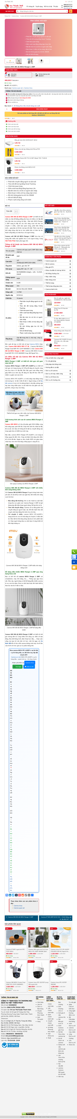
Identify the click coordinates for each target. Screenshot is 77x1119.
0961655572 (68, 5)
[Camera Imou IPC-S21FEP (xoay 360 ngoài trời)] (38, 970)
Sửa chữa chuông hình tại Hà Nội (61, 1061)
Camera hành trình (51, 289)
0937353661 (54, 1116)
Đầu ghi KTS (50, 267)
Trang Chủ (7, 16)
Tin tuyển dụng (40, 1020)
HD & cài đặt (48, 6)
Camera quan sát (17, 88)
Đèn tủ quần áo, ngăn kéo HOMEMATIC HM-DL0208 (62, 299)
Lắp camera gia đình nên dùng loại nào (61, 1051)
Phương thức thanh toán (40, 1015)
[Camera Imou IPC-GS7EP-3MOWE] (61, 970)
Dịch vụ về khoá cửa (52, 377)
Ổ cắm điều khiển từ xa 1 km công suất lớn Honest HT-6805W (62, 320)
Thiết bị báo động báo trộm (54, 286)
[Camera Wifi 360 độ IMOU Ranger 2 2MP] (38, 29)
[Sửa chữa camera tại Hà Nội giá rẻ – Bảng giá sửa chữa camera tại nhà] (49, 248)
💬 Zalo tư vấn (29, 666)
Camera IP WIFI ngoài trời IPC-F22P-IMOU (15, 950)
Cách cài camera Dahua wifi (61, 1042)
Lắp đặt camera (60, 1067)
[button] (70, 38)
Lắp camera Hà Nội (61, 1017)
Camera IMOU (34, 344)
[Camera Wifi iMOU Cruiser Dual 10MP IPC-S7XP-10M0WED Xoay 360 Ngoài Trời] (16, 970)
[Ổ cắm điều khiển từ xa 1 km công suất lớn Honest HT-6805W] (49, 323)
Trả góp (55, 6)
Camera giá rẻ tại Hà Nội (61, 1030)
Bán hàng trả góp (40, 1010)
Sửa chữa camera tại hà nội (61, 1036)
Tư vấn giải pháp (51, 361)
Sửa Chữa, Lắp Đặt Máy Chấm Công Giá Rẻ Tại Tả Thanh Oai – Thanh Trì (62, 220)
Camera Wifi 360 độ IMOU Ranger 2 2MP (31, 16)
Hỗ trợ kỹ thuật (51, 1037)
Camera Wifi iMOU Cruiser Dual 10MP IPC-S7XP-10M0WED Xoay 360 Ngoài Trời (15, 983)
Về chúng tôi (30, 6)
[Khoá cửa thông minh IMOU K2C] (9, 170)
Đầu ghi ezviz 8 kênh (60, 1023)
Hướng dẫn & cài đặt (52, 367)
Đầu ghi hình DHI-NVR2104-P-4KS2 (26, 140)
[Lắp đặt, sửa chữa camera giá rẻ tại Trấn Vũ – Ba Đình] (49, 212)
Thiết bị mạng (50, 283)
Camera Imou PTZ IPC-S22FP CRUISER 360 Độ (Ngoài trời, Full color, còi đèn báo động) (60, 950)
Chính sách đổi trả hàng (14, 129)
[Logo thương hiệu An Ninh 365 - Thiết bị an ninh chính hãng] (14, 6)
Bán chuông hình (60, 1004)
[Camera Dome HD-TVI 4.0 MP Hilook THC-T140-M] (9, 161)
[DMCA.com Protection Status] (28, 1114)
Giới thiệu (40, 1002)
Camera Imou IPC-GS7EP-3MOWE (59, 983)
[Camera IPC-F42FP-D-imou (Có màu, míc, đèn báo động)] (49, 344)
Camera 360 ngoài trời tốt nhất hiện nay (61, 1073)
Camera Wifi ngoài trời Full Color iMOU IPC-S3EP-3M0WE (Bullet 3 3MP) (38, 950)
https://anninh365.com (14, 1038)
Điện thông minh (51, 280)
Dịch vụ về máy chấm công (54, 373)
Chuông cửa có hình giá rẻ (61, 1011)
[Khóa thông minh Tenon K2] (49, 334)
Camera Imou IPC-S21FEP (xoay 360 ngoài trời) (38, 983)
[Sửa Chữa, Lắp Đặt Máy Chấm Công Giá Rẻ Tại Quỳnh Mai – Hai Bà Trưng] (49, 230)
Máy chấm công (51, 276)
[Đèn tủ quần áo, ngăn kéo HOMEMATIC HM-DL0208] (49, 302)
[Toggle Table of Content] (15, 211)
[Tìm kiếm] (17, 11)
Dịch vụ (39, 1006)
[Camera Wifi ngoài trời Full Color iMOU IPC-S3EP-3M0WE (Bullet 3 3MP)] (38, 937)
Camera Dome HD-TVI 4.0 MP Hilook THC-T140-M (31, 158)
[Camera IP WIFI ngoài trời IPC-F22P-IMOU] (16, 937)
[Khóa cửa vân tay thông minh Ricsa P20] (9, 152)
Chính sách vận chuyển (14, 131)
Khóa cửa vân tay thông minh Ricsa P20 (27, 149)
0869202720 (68, 6)
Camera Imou (15, 16)
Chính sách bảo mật (13, 124)
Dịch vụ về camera (51, 370)
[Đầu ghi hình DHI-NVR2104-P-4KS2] (9, 143)
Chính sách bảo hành (13, 126)
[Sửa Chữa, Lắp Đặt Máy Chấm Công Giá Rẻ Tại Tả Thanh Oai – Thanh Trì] (49, 221)
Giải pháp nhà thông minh (53, 364)
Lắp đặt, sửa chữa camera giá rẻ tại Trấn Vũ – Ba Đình (62, 211)
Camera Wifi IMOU (11, 424)
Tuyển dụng (39, 6)
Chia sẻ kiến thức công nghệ (54, 358)
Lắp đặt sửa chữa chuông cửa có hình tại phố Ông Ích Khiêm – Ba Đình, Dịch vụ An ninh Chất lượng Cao (62, 238)
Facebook (11, 879)
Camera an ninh (16, 657)
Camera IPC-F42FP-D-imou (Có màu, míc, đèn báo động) (63, 341)
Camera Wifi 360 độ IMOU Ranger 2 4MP (20, 917)
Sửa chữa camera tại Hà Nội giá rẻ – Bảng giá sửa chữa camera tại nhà (62, 247)
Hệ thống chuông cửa (52, 273)
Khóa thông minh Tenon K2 (62, 331)
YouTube (11, 888)
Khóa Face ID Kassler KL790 (61, 309)
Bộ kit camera (50, 264)
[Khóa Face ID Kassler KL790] (49, 312)
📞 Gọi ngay (17, 666)
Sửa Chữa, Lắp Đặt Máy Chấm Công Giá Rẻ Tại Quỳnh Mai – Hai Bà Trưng (62, 229)
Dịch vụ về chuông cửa (53, 380)
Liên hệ (70, 1)
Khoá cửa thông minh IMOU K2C (25, 167)
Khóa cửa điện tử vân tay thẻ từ (55, 270)
